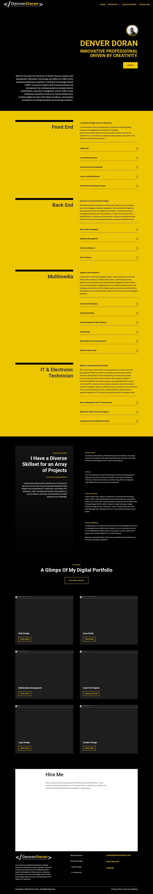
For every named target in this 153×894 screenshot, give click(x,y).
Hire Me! (130, 65)
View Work (24, 639)
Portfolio (113, 5)
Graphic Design (76, 867)
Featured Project (76, 580)
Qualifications (129, 5)
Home (102, 5)
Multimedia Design (76, 861)
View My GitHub (91, 693)
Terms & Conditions (130, 889)
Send (112, 845)
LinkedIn (110, 868)
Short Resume (112, 861)
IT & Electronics (76, 872)
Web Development (76, 855)
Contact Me (144, 5)
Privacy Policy (116, 889)
